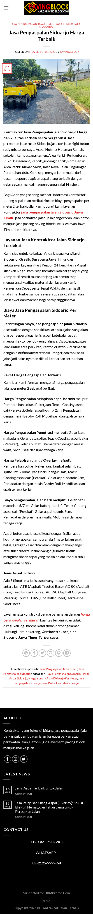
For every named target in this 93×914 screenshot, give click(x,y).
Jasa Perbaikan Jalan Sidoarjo (60, 683)
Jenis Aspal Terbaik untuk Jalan (39, 788)
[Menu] (6, 7)
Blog (46, 901)
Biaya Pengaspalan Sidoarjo (63, 674)
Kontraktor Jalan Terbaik (60, 908)
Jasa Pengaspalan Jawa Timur (32, 23)
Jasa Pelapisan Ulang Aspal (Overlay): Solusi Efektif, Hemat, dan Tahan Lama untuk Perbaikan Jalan (49, 807)
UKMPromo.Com (57, 893)
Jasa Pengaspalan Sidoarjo (61, 25)
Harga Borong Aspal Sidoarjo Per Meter (52, 678)
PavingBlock (69, 51)
